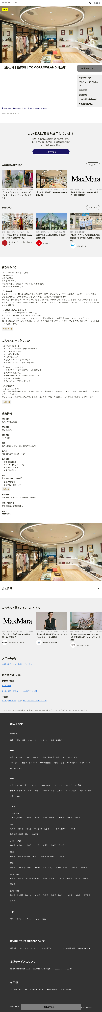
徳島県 (69, 878)
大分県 (69, 895)
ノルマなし (28, 664)
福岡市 (27, 895)
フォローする (51, 151)
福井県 (45, 845)
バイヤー (36, 757)
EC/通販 (78, 785)
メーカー (34, 785)
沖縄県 (12, 901)
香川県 (77, 878)
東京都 (73, 829)
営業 (56, 763)
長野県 (61, 845)
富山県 (29, 845)
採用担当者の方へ (85, 948)
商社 (26, 785)
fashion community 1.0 (63, 969)
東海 (12, 852)
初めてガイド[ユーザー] (28, 948)
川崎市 (27, 834)
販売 (19, 700)
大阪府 (37, 867)
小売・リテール (16, 785)
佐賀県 (37, 895)
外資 (12, 796)
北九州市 (20, 895)
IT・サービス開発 (47, 791)
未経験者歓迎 (6, 664)
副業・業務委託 (56, 740)
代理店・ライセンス (17, 791)
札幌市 (19, 817)
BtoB (18, 796)
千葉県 (56, 829)
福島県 (77, 817)
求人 (12, 919)
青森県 (29, 817)
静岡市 (27, 856)
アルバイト (32, 740)
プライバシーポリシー (18, 989)
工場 (36, 791)
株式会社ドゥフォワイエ (15, 113)
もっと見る (93, 165)
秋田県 (61, 817)
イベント (29, 919)
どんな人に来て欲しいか (89, 84)
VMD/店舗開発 (45, 763)
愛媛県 (85, 878)
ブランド (20, 919)
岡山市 (35, 878)
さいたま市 (45, 829)
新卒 (12, 740)
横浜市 (21, 834)
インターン (43, 740)
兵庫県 (58, 867)
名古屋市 (51, 856)
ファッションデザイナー (71, 757)
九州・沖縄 (14, 891)
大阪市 (43, 867)
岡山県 (4, 700)
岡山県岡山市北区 (20, 108)
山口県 (61, 878)
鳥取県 (12, 878)
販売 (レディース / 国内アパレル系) (35, 700)
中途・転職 (21, 740)
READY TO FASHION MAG (20, 969)
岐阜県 (12, 856)
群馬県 (28, 829)
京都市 (27, 867)
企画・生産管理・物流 (51, 757)
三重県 (61, 856)
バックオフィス (16, 768)
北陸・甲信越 (15, 841)
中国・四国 (14, 874)
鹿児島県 (87, 895)
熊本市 (60, 895)
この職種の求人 (86, 104)
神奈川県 (13, 834)
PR (54, 785)
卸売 (30, 791)
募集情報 (83, 90)
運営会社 (13, 948)
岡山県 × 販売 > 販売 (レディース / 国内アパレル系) (19, 691)
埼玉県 (36, 829)
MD (28, 757)
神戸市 (65, 867)
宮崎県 (78, 895)
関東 (12, 824)
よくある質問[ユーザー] (49, 948)
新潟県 (12, 845)
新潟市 (19, 845)
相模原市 (35, 834)
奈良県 (74, 867)
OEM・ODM (45, 785)
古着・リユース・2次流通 (66, 791)
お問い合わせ (66, 989)
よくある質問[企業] (68, 948)
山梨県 (53, 845)
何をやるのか (85, 77)
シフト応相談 (17, 664)
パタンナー (14, 763)
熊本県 (53, 895)
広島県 (45, 878)
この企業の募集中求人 (89, 99)
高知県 (12, 884)
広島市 (51, 878)
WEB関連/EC (72, 763)
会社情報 (83, 94)
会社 (37, 919)
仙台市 (51, 817)
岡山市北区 (12, 700)
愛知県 (43, 856)
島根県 (20, 878)
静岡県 (20, 856)
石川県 (37, 845)
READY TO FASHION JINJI (42, 969)
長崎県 (45, 895)
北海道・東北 (15, 813)
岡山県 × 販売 (6, 686)
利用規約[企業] (52, 989)
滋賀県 (12, 867)
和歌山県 (83, 867)
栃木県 (20, 829)
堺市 (49, 867)
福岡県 (12, 895)
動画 (44, 919)
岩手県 (37, 817)
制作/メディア (85, 763)
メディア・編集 (85, 791)
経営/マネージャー (17, 757)
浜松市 (34, 856)
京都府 (20, 867)
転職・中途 (8, 108)
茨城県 (12, 829)
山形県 (69, 817)
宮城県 (45, 817)
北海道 (12, 817)
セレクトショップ (65, 785)
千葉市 (63, 829)
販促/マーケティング (29, 763)
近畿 (12, 863)
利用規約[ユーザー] (37, 989)
